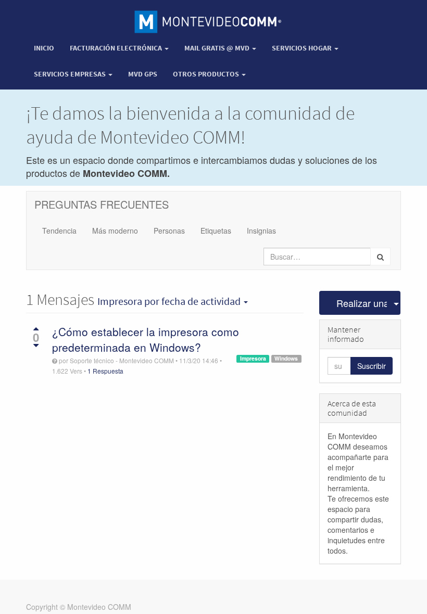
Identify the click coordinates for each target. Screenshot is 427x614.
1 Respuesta (105, 370)
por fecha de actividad (170, 301)
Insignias (261, 230)
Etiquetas (215, 230)
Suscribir (371, 366)
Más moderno (115, 230)
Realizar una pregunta (361, 303)
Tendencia (59, 230)
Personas (169, 230)
